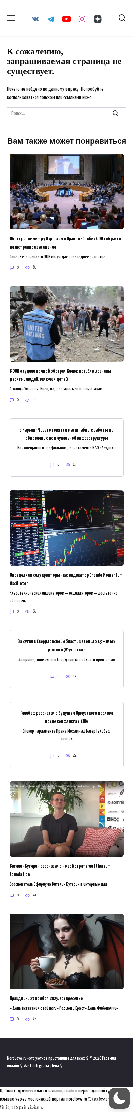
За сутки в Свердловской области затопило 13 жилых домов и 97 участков (66, 645)
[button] (119, 1098)
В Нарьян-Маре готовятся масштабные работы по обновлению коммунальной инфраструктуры (66, 433)
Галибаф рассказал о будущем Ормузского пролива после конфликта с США (66, 717)
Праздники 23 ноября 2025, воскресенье (46, 998)
